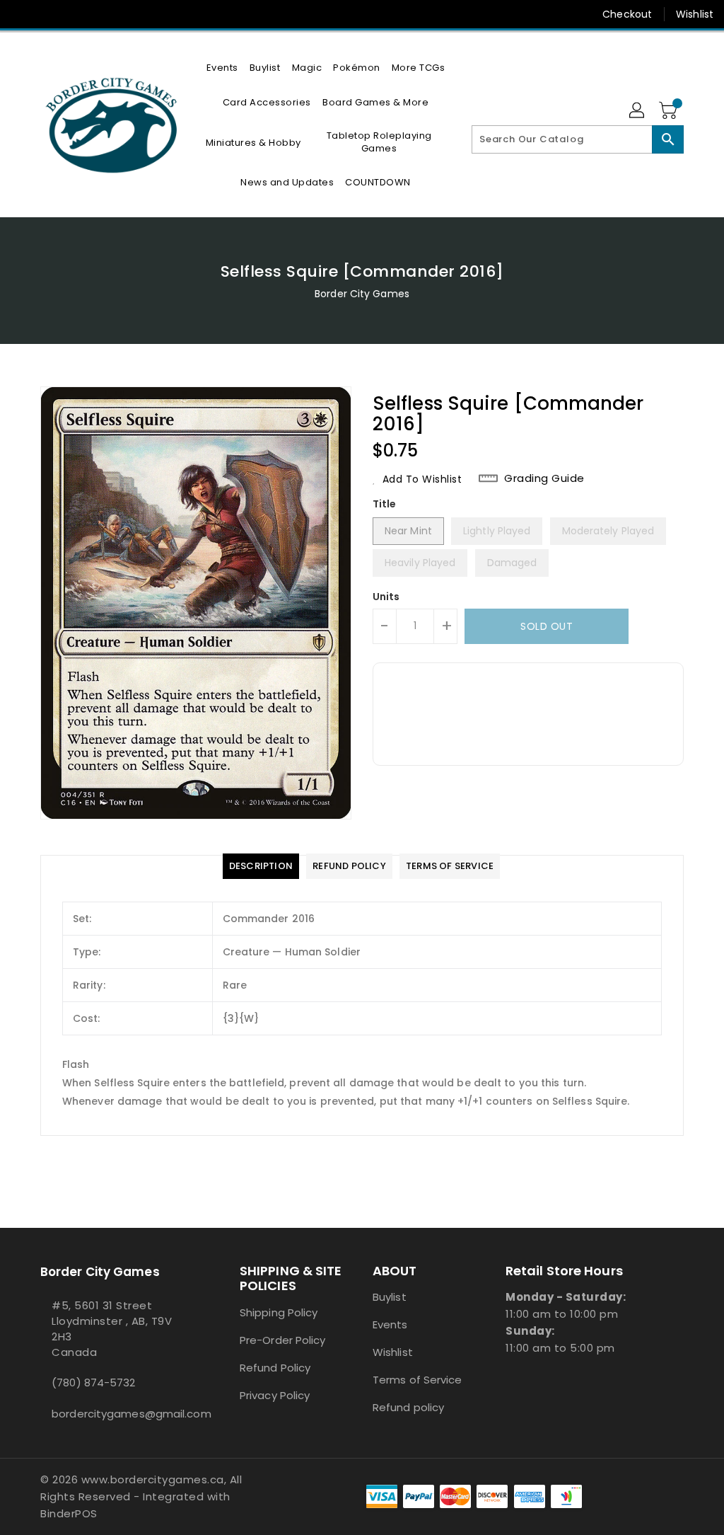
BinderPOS (69, 1513)
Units (386, 597)
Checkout (627, 14)
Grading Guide (544, 478)
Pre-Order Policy (283, 1340)
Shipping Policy (279, 1312)
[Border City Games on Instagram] (72, 14)
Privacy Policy (275, 1395)
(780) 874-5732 (93, 1382)
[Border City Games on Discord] (98, 14)
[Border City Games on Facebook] (22, 14)
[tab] (261, 866)
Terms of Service (417, 1379)
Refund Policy (275, 1367)
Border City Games (362, 294)
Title (385, 504)
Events (390, 1324)
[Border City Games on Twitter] (47, 14)
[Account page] (638, 111)
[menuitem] (222, 67)
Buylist (390, 1296)
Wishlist (694, 14)
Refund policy (408, 1407)
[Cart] (669, 111)
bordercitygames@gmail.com (114, 1413)
